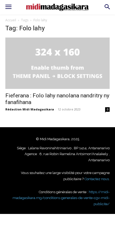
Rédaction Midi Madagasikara (29, 109)
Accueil (10, 20)
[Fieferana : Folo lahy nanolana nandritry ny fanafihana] (57, 63)
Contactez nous (97, 179)
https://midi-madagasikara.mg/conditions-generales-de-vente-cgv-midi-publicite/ (61, 198)
